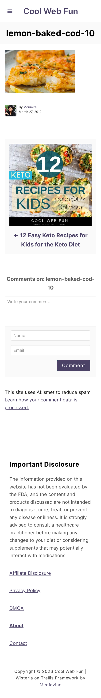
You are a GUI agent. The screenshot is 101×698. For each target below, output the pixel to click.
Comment (73, 365)
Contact (18, 643)
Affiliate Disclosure (30, 573)
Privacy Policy (24, 590)
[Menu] (10, 11)
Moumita (30, 107)
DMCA (16, 608)
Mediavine (51, 684)
